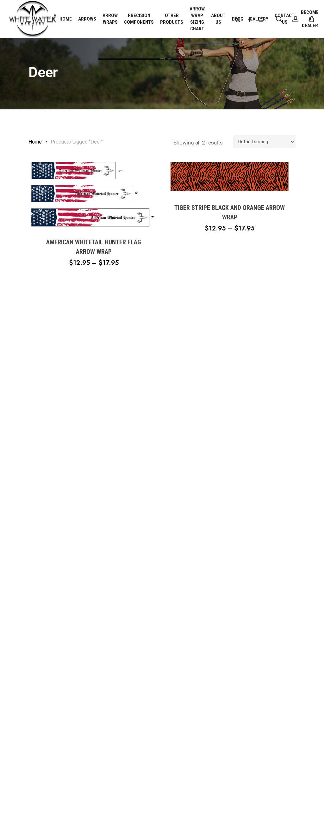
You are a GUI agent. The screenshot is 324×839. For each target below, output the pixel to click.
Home (35, 142)
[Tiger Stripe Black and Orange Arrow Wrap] (230, 177)
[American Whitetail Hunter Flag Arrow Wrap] (93, 194)
